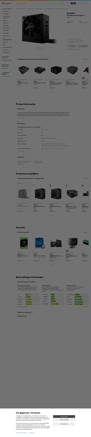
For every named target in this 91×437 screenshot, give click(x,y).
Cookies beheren (64, 424)
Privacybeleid (31, 432)
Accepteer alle (64, 416)
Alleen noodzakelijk (64, 419)
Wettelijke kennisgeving (21, 432)
